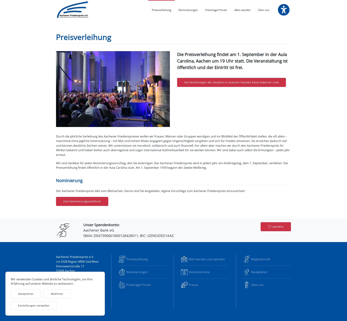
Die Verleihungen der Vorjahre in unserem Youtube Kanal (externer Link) (231, 82)
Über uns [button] (263, 10)
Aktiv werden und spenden (207, 259)
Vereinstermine (199, 272)
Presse (193, 285)
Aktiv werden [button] (242, 10)
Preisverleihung (161, 10)
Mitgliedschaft (260, 259)
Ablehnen (57, 294)
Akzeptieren (26, 294)
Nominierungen (188, 10)
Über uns (257, 285)
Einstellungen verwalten (34, 305)
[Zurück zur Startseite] (73, 10)
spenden (278, 226)
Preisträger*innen (216, 10)
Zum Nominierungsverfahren (82, 201)
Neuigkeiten (259, 272)
